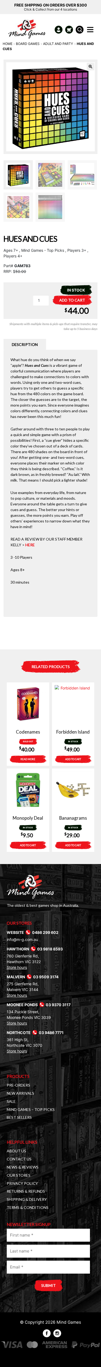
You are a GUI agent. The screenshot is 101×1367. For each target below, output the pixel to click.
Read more (27, 759)
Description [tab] (25, 344)
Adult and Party (58, 44)
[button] (90, 66)
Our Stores (18, 1175)
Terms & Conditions (27, 1207)
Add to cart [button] (73, 759)
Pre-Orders (18, 1085)
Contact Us (19, 1159)
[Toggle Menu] (91, 31)
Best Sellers (19, 1117)
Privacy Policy (22, 1183)
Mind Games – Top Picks (31, 1109)
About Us (16, 1151)
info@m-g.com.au (22, 939)
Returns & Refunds (26, 1191)
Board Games (28, 44)
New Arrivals (20, 1093)
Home (7, 44)
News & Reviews (23, 1167)
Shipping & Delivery (27, 1199)
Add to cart (72, 300)
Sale (11, 1101)
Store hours (17, 967)
